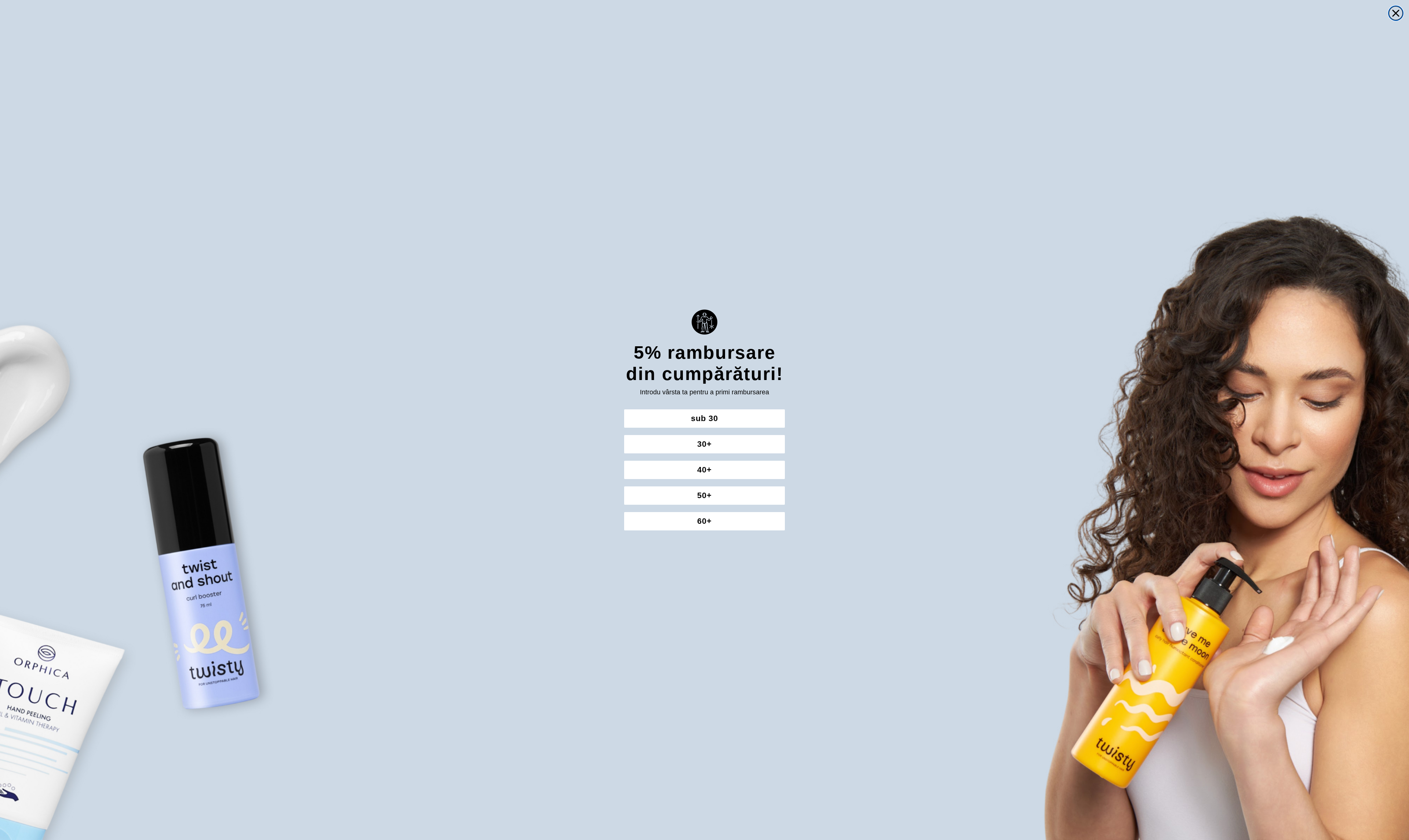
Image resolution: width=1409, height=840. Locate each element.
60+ (704, 521)
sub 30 (704, 418)
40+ (704, 469)
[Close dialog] (1395, 13)
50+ (704, 495)
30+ (704, 444)
